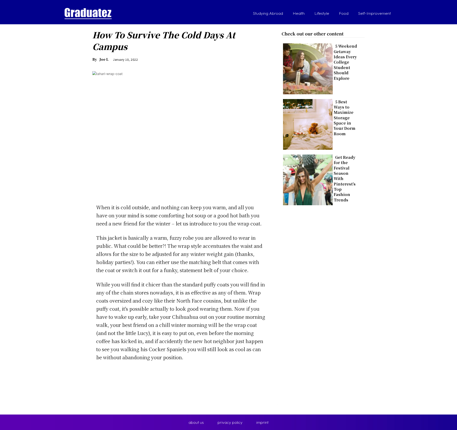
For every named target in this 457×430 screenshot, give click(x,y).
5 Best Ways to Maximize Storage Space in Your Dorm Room (344, 117)
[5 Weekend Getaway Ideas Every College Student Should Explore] (306, 67)
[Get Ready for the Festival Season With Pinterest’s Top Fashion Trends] (306, 179)
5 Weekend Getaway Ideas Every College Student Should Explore (345, 62)
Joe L (104, 59)
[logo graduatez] (88, 13)
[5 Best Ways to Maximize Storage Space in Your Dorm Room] (306, 123)
